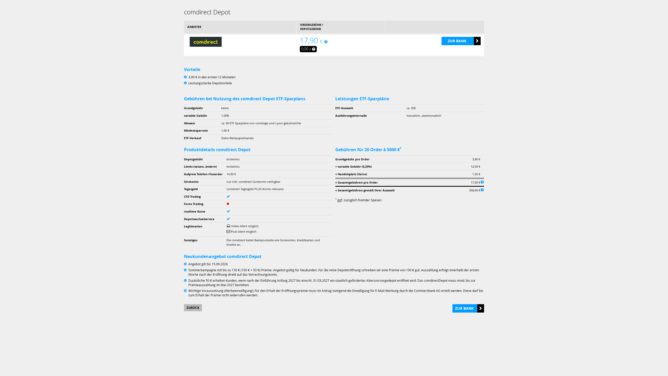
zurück (193, 308)
